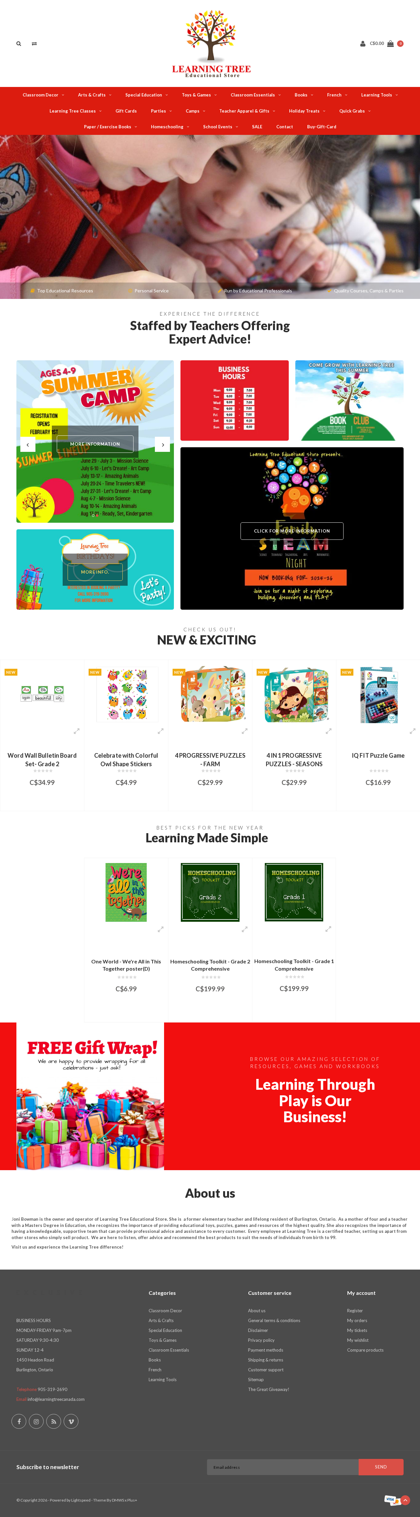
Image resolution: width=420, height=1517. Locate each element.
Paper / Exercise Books (107, 126)
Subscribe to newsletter (47, 1467)
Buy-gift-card (321, 126)
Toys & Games (196, 94)
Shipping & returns (265, 1359)
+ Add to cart (38, 802)
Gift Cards (126, 111)
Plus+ (132, 1500)
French (334, 94)
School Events (217, 126)
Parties (158, 111)
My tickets (357, 1330)
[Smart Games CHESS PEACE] (378, 694)
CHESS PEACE (378, 755)
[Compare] (34, 43)
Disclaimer (258, 1330)
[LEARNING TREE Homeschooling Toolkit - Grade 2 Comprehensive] (210, 892)
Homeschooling (167, 126)
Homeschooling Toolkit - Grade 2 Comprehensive (210, 965)
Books (301, 94)
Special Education (143, 94)
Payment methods (265, 1350)
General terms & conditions (274, 1320)
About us (256, 1310)
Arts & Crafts (92, 94)
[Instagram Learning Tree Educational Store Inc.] (36, 1421)
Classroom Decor (40, 94)
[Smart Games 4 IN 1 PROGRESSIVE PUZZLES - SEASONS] (210, 694)
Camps (193, 111)
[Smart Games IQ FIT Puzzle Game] (294, 694)
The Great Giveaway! (268, 1389)
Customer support (266, 1369)
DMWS (118, 1500)
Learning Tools (376, 94)
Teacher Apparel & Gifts (244, 111)
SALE (257, 126)
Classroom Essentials (253, 94)
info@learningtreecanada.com (56, 1399)
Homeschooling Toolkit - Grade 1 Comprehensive (294, 965)
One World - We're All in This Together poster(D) (126, 965)
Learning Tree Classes (73, 111)
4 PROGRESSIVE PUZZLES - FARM (126, 759)
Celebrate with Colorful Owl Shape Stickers (42, 759)
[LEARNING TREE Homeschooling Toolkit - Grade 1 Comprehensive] (294, 892)
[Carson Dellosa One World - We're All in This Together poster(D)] (126, 892)
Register (355, 1310)
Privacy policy (261, 1340)
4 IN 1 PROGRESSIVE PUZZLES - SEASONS (210, 759)
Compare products (365, 1350)
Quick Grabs (352, 111)
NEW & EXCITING (206, 639)
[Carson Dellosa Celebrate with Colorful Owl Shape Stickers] (42, 694)
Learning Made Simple (207, 837)
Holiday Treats (304, 111)
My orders (357, 1320)
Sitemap (256, 1379)
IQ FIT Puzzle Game (294, 755)
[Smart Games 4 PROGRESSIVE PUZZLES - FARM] (126, 694)
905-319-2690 (52, 1389)
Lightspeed (81, 1500)
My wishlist (357, 1340)
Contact (284, 126)
